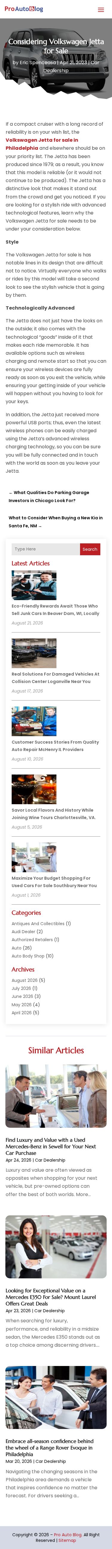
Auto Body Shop (28, 956)
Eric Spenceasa (38, 62)
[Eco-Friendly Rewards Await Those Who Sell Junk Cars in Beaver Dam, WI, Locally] (34, 586)
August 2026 (25, 980)
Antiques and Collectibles (38, 924)
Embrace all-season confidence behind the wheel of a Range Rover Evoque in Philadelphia (49, 1447)
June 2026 (22, 996)
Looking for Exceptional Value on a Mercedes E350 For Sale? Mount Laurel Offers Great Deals (51, 1297)
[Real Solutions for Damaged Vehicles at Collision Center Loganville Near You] (34, 654)
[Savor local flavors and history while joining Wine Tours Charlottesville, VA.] (34, 790)
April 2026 (22, 1013)
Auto (17, 948)
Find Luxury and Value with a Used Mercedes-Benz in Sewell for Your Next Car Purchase (51, 1146)
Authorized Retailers (32, 940)
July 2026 (21, 988)
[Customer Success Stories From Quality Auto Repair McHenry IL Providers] (34, 722)
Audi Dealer (23, 932)
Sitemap (67, 1540)
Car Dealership (50, 1160)
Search (90, 549)
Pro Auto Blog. (68, 1535)
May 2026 (22, 1005)
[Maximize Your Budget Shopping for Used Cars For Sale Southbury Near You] (34, 858)
